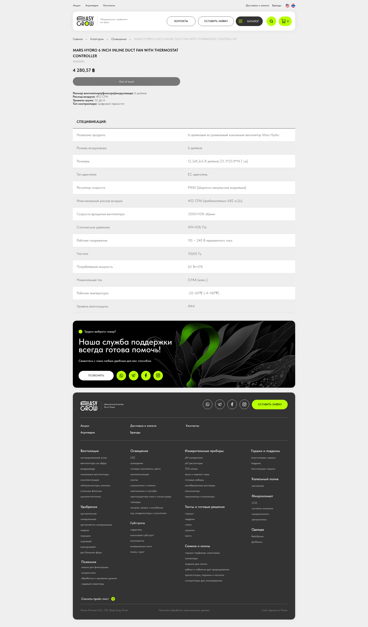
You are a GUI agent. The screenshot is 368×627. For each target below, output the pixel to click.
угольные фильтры (91, 490)
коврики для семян (196, 563)
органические (88, 513)
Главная (78, 39)
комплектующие (89, 479)
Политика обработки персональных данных (184, 610)
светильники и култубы (143, 490)
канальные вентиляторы (94, 474)
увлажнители (259, 519)
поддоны (190, 519)
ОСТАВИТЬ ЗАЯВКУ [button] (216, 21)
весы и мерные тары (197, 474)
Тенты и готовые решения (205, 507)
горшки (189, 513)
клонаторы (191, 558)
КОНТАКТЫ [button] (181, 21)
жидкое (84, 530)
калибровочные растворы (200, 485)
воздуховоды (87, 468)
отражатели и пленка (142, 485)
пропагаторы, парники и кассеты (204, 574)
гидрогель (136, 529)
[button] (249, 21)
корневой (85, 541)
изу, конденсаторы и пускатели (148, 513)
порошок (85, 535)
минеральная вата (141, 546)
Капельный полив (265, 479)
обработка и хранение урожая (99, 578)
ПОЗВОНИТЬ (96, 375)
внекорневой (87, 546)
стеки (188, 524)
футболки (256, 541)
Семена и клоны (197, 546)
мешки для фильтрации (94, 567)
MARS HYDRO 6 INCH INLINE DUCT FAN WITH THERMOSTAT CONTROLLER (185, 39)
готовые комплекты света (145, 468)
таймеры (135, 502)
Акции (76, 5)
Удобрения (88, 507)
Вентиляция (89, 451)
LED (132, 457)
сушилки (190, 530)
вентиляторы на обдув (93, 463)
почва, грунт (137, 551)
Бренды (276, 5)
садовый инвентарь (92, 583)
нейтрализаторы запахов (95, 485)
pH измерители (194, 457)
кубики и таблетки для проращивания (207, 569)
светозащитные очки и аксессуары (150, 496)
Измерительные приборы (204, 451)
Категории (97, 39)
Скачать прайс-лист (95, 599)
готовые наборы (194, 479)
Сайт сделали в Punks (274, 610)
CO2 (254, 502)
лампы (134, 479)
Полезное (88, 562)
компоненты (137, 540)
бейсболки (257, 536)
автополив (258, 485)
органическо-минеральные (96, 524)
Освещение (119, 39)
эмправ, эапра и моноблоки (146, 507)
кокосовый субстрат (142, 535)
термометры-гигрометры (199, 496)
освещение (136, 463)
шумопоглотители (90, 496)
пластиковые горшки (263, 457)
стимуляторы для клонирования (203, 580)
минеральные (88, 519)
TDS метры (191, 468)
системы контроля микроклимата (262, 511)
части (188, 535)
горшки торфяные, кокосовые (202, 552)
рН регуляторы (194, 463)
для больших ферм (91, 552)
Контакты (109, 5)
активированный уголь (93, 457)
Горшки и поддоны (265, 451)
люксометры (192, 490)
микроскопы (88, 572)
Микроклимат (262, 496)
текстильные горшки (263, 468)
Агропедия (91, 5)
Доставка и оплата (257, 5)
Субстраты (137, 523)
